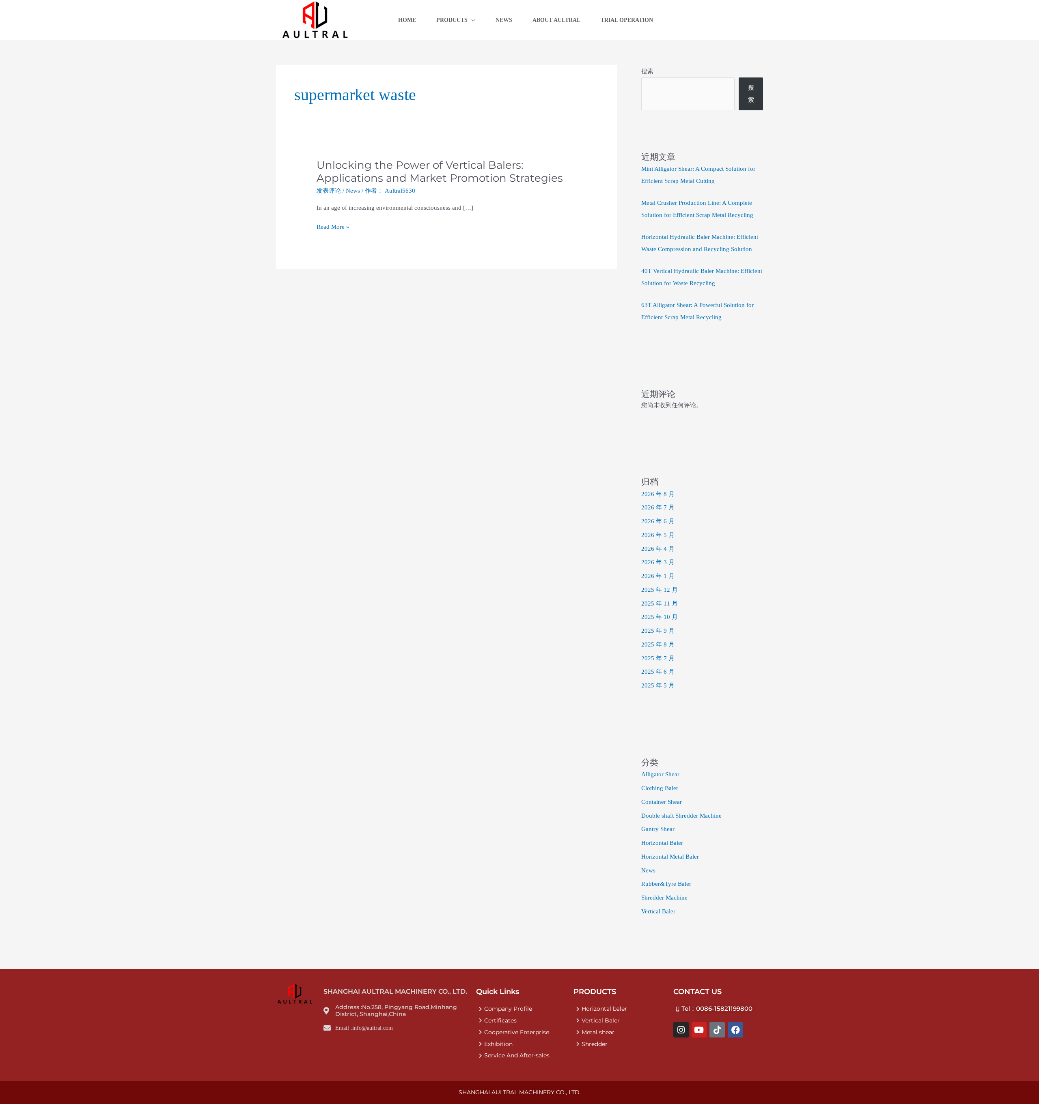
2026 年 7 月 (658, 507)
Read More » (333, 227)
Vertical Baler (658, 911)
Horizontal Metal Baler (670, 856)
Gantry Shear (658, 829)
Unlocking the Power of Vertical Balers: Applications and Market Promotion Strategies (440, 172)
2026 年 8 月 (658, 494)
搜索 (647, 71)
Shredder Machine (664, 897)
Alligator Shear (660, 774)
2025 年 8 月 (658, 644)
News (353, 190)
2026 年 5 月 (658, 535)
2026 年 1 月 (658, 576)
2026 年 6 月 (658, 521)
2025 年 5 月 (658, 685)
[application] (471, 20)
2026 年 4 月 (658, 549)
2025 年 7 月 (658, 658)
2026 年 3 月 (658, 562)
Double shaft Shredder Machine (681, 815)
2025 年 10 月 (659, 617)
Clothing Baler (659, 788)
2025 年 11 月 (659, 603)
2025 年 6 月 (658, 671)
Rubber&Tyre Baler (666, 884)
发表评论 (329, 190)
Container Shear (661, 802)
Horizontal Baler (662, 843)
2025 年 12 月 (659, 589)
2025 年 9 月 (658, 630)
